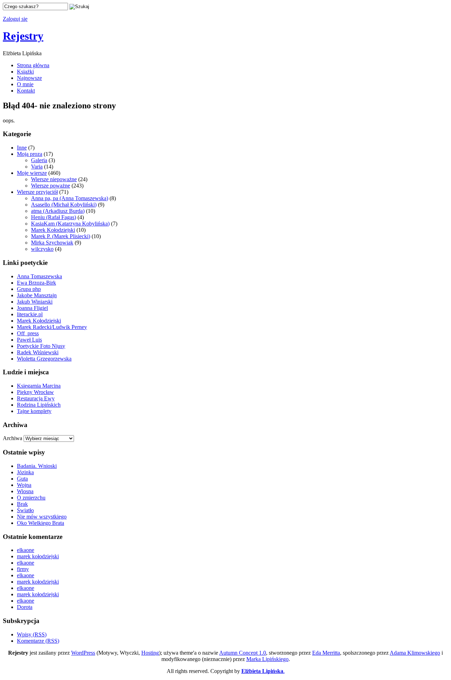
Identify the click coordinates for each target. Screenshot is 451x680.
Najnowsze (29, 78)
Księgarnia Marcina (39, 386)
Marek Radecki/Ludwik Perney (52, 327)
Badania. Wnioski (37, 466)
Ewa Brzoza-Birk (36, 283)
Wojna (24, 485)
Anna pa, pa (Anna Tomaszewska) (69, 198)
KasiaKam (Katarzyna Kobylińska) (70, 224)
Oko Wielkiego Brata (40, 523)
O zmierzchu (31, 498)
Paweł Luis (29, 340)
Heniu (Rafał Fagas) (53, 217)
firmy (23, 569)
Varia (37, 167)
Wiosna (25, 491)
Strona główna (33, 65)
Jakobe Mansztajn (37, 295)
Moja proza (29, 154)
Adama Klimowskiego (415, 653)
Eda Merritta (326, 653)
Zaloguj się (15, 19)
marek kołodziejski (38, 556)
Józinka (25, 472)
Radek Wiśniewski (37, 352)
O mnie (25, 84)
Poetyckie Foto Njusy (41, 346)
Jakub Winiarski (34, 302)
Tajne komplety (34, 411)
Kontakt (26, 91)
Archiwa (12, 438)
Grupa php (29, 289)
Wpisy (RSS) (32, 634)
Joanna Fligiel (32, 308)
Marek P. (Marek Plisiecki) (60, 236)
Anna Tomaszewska (39, 276)
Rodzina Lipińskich (39, 405)
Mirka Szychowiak (52, 243)
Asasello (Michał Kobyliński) (64, 205)
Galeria (39, 160)
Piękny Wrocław (35, 392)
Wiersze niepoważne (54, 179)
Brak (22, 504)
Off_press (28, 333)
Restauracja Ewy (36, 398)
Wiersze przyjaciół (37, 192)
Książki (25, 72)
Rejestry (23, 36)
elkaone (25, 550)
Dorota (24, 607)
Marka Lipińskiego (267, 659)
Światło (25, 510)
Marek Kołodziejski (53, 230)
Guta (22, 479)
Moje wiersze (32, 173)
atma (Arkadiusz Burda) (58, 211)
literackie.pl (30, 314)
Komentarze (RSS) (38, 641)
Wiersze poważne (50, 186)
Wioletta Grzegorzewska (44, 359)
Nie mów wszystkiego (42, 517)
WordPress (83, 653)
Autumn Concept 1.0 (242, 653)
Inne (22, 148)
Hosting (150, 653)
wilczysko (42, 249)
